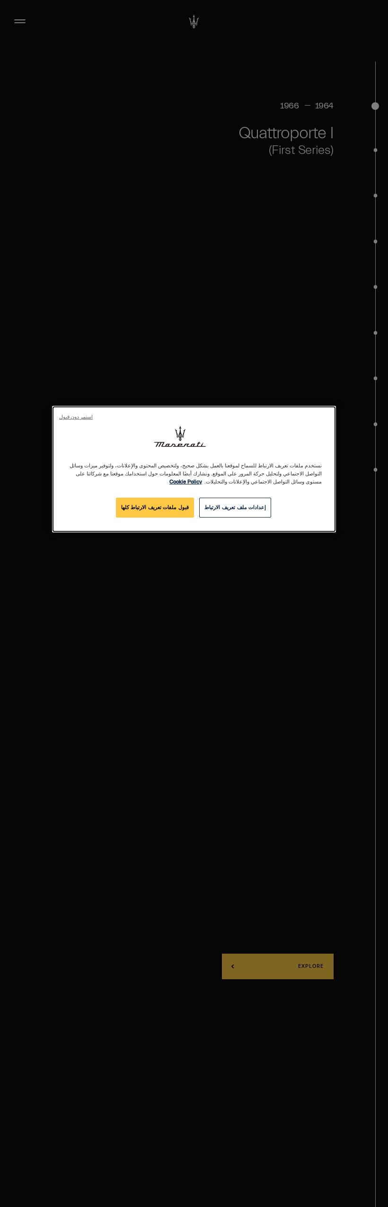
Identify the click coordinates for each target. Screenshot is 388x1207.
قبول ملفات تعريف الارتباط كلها (155, 508)
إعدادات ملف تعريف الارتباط (235, 508)
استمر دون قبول (76, 417)
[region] (194, 469)
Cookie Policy (185, 482)
